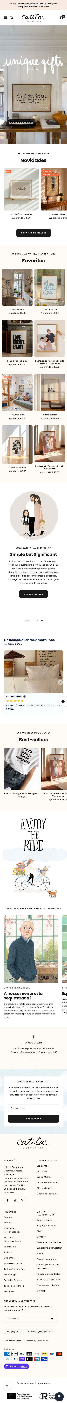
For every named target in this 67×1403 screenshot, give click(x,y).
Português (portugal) (37, 1331)
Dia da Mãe (43, 1165)
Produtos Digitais (13, 1280)
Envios (40, 1253)
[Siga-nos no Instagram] (15, 1200)
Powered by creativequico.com (33, 1383)
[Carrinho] (61, 17)
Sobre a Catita (44, 1220)
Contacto (42, 1236)
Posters (8, 1217)
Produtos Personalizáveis (12, 1239)
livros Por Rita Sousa (17, 988)
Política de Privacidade (49, 1279)
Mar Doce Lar (49, 309)
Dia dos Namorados (47, 1182)
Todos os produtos (14, 1285)
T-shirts (8, 1252)
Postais (8, 1222)
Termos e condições (48, 1285)
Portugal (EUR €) (13, 1331)
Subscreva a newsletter (49, 1247)
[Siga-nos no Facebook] (7, 1200)
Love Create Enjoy (17, 361)
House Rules (17, 414)
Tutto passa (50, 414)
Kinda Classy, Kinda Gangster (21, 793)
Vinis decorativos (13, 1263)
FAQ (39, 1231)
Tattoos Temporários (15, 1269)
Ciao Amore (17, 309)
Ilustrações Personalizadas (12, 1230)
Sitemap (41, 1290)
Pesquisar (9, 1291)
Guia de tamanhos (46, 1259)
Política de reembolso (48, 1273)
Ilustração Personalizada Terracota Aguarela (49, 362)
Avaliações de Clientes (49, 1242)
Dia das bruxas (44, 1188)
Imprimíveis (10, 1246)
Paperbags (10, 1274)
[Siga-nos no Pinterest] (22, 1200)
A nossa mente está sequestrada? (23, 996)
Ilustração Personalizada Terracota (49, 467)
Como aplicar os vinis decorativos (48, 1266)
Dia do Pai (42, 1171)
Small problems (17, 467)
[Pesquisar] (11, 17)
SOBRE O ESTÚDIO (33, 605)
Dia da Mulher (44, 1176)
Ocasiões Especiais (47, 1193)
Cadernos (9, 1257)
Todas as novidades (33, 233)
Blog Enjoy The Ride (47, 1225)
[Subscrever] (52, 1318)
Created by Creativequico (37, 1340)
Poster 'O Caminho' (21, 214)
